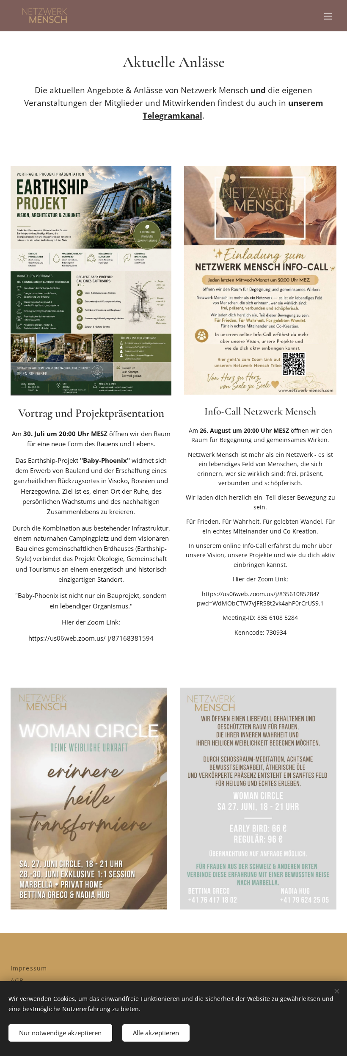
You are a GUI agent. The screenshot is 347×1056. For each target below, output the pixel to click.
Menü (327, 15)
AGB (17, 980)
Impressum (29, 968)
